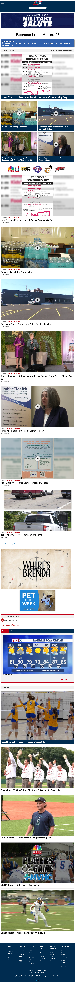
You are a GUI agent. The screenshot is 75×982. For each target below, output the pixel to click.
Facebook (52, 958)
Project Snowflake (21, 953)
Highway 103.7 (10, 954)
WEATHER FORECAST (10, 675)
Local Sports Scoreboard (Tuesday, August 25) (23, 742)
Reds (30, 959)
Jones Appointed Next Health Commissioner (22, 430)
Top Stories (17, 217)
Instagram (52, 963)
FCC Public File (36, 976)
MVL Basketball (31, 962)
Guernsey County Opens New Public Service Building (26, 324)
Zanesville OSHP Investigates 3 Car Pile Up (21, 534)
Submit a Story (52, 951)
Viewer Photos (62, 949)
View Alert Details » (11, 625)
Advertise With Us (42, 955)
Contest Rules (63, 963)
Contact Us (42, 958)
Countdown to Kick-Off (32, 949)
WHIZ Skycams (21, 960)
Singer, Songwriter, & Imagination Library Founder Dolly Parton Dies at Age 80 (18, 159)
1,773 (13, 544)
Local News (10, 217)
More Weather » (67, 680)
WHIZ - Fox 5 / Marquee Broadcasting (37, 3)
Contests (63, 960)
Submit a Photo (52, 955)
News (9, 949)
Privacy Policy (16, 976)
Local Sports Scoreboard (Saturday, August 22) (23, 932)
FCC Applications (47, 976)
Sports (30, 952)
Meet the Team (42, 951)
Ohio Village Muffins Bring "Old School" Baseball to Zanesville (31, 790)
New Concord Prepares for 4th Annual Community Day (35, 97)
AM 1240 (10, 951)
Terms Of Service (26, 976)
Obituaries (63, 966)
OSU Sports (32, 957)
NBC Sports (32, 955)
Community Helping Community (15, 127)
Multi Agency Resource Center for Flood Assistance (25, 482)
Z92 (9, 957)
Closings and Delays (21, 949)
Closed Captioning (58, 976)
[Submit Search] (47, 7)
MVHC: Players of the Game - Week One (20, 885)
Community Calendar (64, 953)
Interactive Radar (21, 957)
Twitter (52, 960)
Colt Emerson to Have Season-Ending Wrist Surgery (26, 837)
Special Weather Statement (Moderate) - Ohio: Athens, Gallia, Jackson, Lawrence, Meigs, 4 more (36, 44)
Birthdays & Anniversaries (64, 957)
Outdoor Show (10, 960)
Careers (42, 960)
